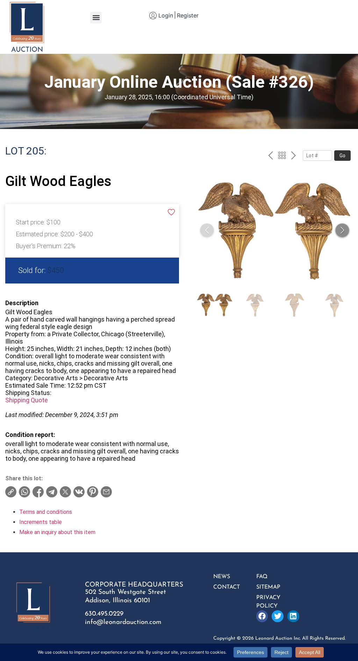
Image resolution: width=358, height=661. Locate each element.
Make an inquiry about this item (57, 532)
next (293, 156)
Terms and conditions (45, 512)
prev (270, 156)
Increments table (40, 522)
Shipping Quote (26, 400)
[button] (96, 17)
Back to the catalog (282, 156)
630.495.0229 (104, 614)
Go (342, 155)
